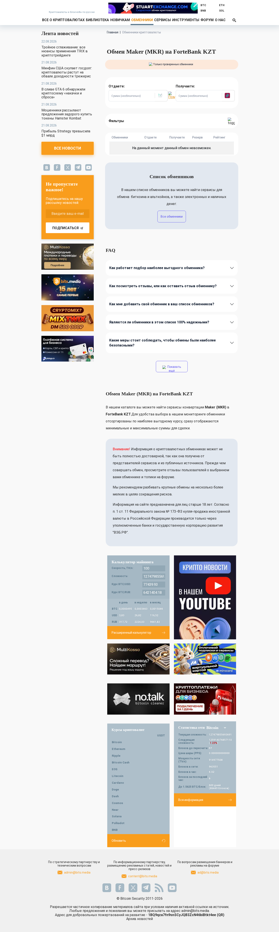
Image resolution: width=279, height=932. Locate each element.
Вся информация (190, 800)
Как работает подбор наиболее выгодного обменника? (157, 268)
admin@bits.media (77, 872)
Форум (207, 20)
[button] (161, 95)
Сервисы (162, 20)
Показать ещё (174, 368)
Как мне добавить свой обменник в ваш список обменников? (161, 304)
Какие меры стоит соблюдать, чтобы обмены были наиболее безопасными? (162, 342)
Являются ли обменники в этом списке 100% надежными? (159, 322)
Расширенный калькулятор (131, 632)
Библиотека (97, 20)
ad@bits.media (208, 872)
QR (220, 915)
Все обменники (172, 216)
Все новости (67, 148)
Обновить (119, 840)
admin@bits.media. (195, 911)
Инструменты (185, 20)
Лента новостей (60, 33)
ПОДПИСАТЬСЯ (65, 228)
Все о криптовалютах (63, 20)
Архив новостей (139, 919)
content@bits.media (142, 876)
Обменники (142, 20)
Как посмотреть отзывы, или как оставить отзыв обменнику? (163, 286)
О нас (220, 20)
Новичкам (120, 20)
